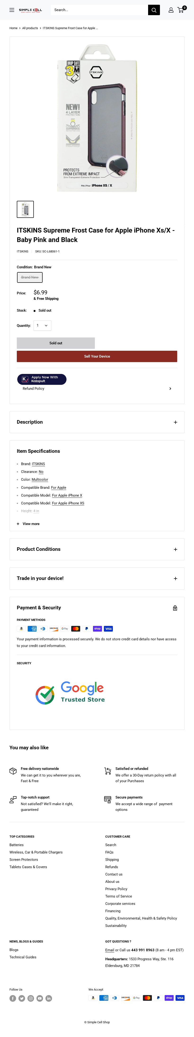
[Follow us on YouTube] (39, 998)
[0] (181, 10)
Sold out (55, 343)
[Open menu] (11, 10)
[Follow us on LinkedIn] (48, 998)
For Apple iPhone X (67, 495)
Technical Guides (22, 957)
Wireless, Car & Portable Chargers (36, 852)
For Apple (58, 487)
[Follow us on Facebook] (12, 998)
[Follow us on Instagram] (30, 998)
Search (110, 845)
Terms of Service (118, 896)
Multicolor (40, 479)
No (41, 472)
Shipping (112, 859)
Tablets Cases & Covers (28, 867)
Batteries (16, 845)
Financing (112, 911)
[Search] (154, 10)
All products (30, 28)
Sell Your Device (97, 356)
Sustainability (116, 926)
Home (13, 28)
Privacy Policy (116, 889)
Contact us (114, 874)
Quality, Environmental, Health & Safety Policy (141, 918)
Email (109, 950)
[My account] (171, 10)
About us (112, 882)
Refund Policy (33, 388)
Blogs (13, 950)
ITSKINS (22, 251)
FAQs (109, 852)
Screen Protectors (23, 859)
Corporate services (120, 904)
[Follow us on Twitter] (21, 998)
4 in (36, 511)
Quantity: (24, 325)
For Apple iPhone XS (68, 503)
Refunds (111, 867)
